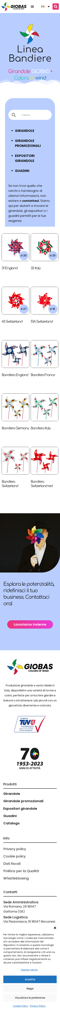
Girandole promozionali (23, 801)
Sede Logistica (15, 917)
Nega (30, 988)
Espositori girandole (20, 808)
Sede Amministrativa (20, 902)
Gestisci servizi (29, 969)
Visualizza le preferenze (30, 997)
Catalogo (11, 823)
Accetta (30, 979)
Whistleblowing (16, 878)
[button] (55, 928)
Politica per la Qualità (21, 871)
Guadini (10, 816)
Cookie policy (14, 856)
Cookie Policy (20, 1006)
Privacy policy (14, 849)
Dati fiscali (11, 863)
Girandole (11, 793)
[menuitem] (44, 6)
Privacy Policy (38, 1006)
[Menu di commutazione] (32, 6)
